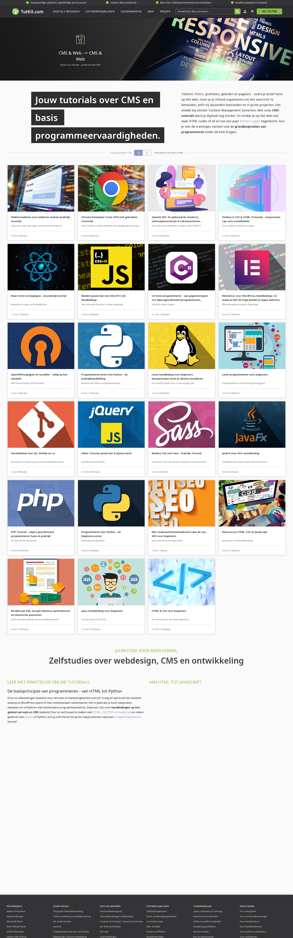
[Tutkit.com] (27, 11)
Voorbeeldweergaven (111, 911)
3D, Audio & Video (62, 921)
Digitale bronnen (110, 906)
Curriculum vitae (154, 921)
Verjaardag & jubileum (204, 926)
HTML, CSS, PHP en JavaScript (112, 712)
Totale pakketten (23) (121, 153)
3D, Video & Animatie (110, 926)
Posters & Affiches (155, 931)
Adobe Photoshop (16, 911)
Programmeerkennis (128, 717)
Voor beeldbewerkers (251, 926)
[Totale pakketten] (138, 153)
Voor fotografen (248, 911)
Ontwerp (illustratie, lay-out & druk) (71, 931)
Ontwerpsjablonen (157, 906)
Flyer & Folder (153, 926)
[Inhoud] (147, 153)
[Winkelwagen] (252, 11)
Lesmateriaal (61, 906)
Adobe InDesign (15, 916)
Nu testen (269, 11)
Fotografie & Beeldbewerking (68, 911)
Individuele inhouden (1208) (168, 153)
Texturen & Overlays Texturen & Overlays (121, 921)
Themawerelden (202, 906)
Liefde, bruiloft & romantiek (207, 921)
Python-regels (250, 121)
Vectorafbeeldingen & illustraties (116, 916)
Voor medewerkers (250, 921)
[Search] (237, 11)
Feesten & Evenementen (205, 916)
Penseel (104, 931)
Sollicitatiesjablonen (156, 911)
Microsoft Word (14, 921)
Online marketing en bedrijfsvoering (72, 916)
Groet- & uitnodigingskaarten (161, 916)
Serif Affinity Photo (16, 926)
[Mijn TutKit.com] (245, 11)
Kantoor (57, 926)
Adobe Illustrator (15, 931)
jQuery (29, 717)
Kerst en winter (201, 931)
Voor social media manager (253, 916)
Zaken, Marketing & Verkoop (207, 911)
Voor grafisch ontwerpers (253, 931)
